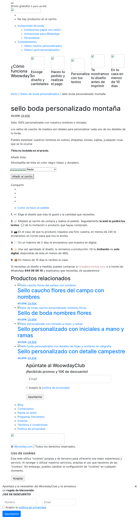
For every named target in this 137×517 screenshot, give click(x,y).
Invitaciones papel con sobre (42, 29)
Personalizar (32, 37)
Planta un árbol (27, 412)
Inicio (14, 94)
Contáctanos (26, 408)
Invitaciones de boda (31, 25)
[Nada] (11, 169)
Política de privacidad (31, 428)
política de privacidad (56, 387)
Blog (20, 404)
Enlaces (22, 420)
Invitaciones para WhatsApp (42, 33)
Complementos (27, 41)
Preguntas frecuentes (31, 416)
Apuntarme (35, 397)
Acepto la (49, 387)
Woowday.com (23, 446)
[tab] (72, 208)
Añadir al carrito (22, 176)
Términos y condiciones (32, 424)
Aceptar (18, 478)
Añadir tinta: (18, 157)
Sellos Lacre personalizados (42, 49)
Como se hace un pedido (33, 207)
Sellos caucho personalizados (43, 45)
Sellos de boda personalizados (39, 94)
